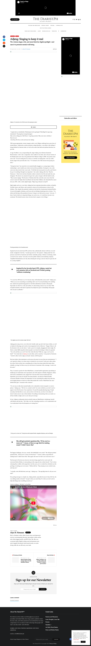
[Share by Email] (4, 46)
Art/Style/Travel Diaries (45, 28)
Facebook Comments (14, 600)
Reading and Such (46, 31)
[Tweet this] (4, 40)
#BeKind (25, 354)
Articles (28, 532)
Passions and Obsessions (34, 25)
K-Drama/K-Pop (59, 25)
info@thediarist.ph (19, 633)
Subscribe (16, 19)
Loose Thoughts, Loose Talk (52, 619)
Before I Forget (45, 25)
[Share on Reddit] (4, 43)
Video (17, 36)
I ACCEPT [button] (83, 641)
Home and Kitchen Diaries (30, 31)
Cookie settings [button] (77, 641)
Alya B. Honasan (26, 49)
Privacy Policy (76, 639)
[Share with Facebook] (4, 37)
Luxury (39, 31)
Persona (52, 25)
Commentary (63, 31)
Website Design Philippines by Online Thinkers (19, 639)
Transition (54, 31)
